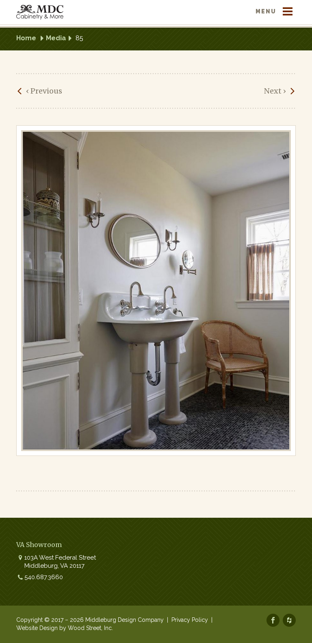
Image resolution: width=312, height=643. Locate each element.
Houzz (289, 620)
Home (26, 38)
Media (56, 38)
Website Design (37, 628)
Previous (44, 91)
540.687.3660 (43, 577)
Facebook (273, 620)
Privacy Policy (189, 620)
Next (275, 91)
